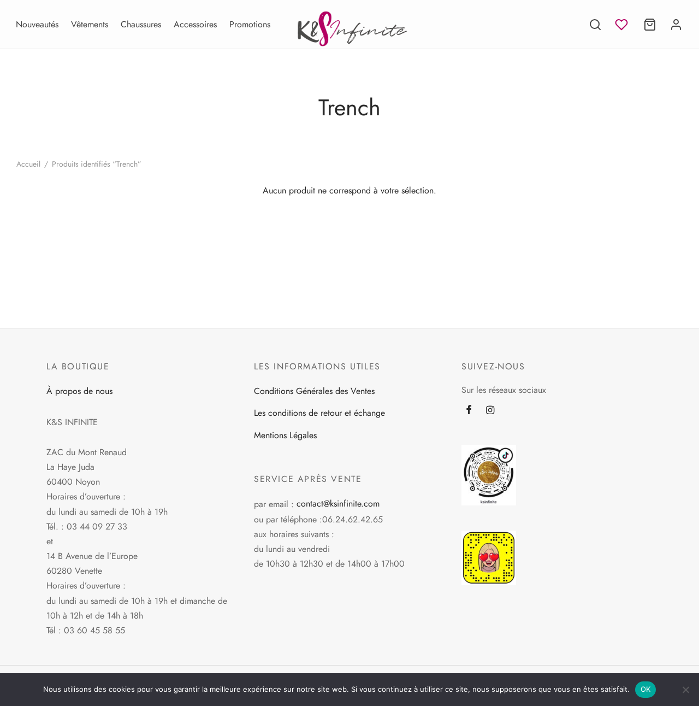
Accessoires (195, 24)
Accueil (28, 163)
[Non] (685, 689)
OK (646, 689)
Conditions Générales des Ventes (314, 391)
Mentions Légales (285, 435)
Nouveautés (37, 24)
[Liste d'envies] (622, 24)
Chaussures (141, 24)
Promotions (249, 24)
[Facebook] (468, 410)
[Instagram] (490, 410)
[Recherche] (595, 24)
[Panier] (649, 24)
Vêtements (89, 24)
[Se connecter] (676, 24)
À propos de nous (79, 391)
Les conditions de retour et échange (319, 413)
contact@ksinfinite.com (338, 503)
